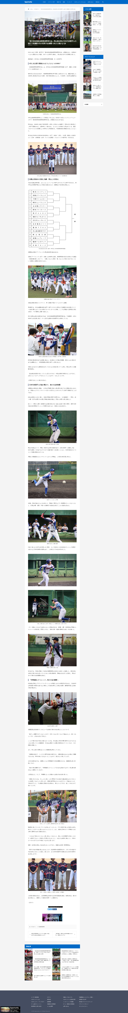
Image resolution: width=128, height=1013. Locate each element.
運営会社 (97, 2)
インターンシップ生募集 (68, 1001)
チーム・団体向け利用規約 (68, 1004)
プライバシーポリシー (84, 1004)
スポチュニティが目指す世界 (69, 999)
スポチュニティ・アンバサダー (37, 1001)
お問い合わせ (90, 2)
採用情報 (49, 1001)
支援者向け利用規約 (51, 1004)
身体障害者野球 (42, 926)
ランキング (69, 2)
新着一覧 (59, 2)
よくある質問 (50, 1006)
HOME (44, 2)
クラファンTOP (51, 2)
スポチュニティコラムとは (79, 2)
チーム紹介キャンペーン (36, 1004)
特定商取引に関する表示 (36, 1006)
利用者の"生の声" (82, 999)
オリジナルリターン (83, 1006)
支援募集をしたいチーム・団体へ (86, 997)
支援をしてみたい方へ (68, 997)
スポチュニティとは (35, 999)
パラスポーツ (35, 45)
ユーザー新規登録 (35, 997)
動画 (64, 2)
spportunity (35, 992)
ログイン (49, 997)
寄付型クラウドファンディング (85, 1001)
